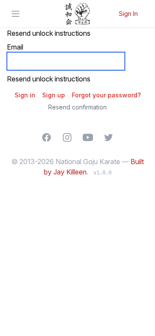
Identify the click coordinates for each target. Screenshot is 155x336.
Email (15, 47)
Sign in (25, 95)
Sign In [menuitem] (128, 13)
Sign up (53, 95)
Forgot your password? (106, 95)
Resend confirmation (77, 107)
